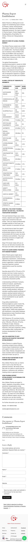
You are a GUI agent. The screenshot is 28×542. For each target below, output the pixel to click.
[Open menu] (25, 4)
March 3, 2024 (9, 429)
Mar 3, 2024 (5, 19)
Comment (5, 453)
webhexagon (19, 540)
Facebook (23, 527)
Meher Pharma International (16, 4)
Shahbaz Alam (14, 19)
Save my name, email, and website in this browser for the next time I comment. (15, 492)
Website (4, 483)
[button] (24, 538)
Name (4, 469)
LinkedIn (23, 533)
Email (4, 476)
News (21, 19)
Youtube (23, 530)
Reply (3, 440)
